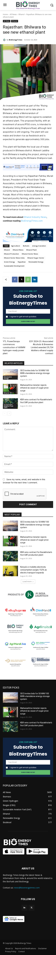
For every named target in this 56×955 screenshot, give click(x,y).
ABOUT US (28, 868)
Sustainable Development (14, 266)
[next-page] (9, 413)
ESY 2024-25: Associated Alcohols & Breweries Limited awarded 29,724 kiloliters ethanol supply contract (41, 347)
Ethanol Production (11, 254)
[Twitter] (31, 907)
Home (5, 14)
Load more (27, 581)
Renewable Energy (36, 262)
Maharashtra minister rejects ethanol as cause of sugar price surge (34, 388)
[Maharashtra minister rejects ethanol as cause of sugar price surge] (10, 389)
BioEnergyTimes (15, 40)
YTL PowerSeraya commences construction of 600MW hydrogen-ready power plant (14, 347)
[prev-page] (4, 413)
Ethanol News (18, 250)
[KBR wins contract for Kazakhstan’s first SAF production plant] (10, 556)
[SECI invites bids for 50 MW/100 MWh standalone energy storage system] (10, 374)
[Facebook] (15, 279)
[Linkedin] (34, 279)
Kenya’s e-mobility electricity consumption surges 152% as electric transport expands (33, 570)
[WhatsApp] (28, 279)
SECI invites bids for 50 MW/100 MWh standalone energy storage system (35, 373)
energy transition (39, 246)
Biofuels (26, 246)
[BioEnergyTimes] (5, 39)
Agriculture (15, 246)
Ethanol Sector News (30, 254)
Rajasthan (22, 262)
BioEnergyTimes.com (32, 220)
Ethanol (22, 14)
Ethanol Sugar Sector (35, 258)
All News (13, 14)
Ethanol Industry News (35, 217)
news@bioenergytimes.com (27, 887)
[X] (21, 279)
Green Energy (9, 262)
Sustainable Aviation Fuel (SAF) (8, 406)
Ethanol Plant (31, 250)
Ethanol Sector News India (14, 258)
